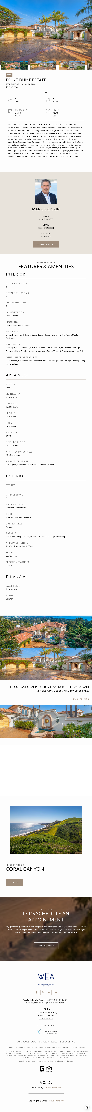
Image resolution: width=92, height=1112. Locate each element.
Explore (14, 883)
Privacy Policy (56, 1100)
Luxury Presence (52, 1087)
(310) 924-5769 (46, 219)
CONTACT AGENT (46, 244)
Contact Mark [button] (46, 946)
